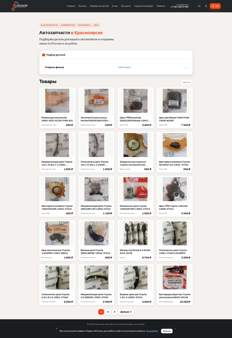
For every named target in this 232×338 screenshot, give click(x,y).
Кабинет (161, 6)
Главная (71, 6)
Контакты (126, 6)
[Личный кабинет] (206, 6)
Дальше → (126, 312)
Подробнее (152, 331)
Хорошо (167, 331)
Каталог (82, 6)
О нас (115, 6)
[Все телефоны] (193, 6)
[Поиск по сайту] (199, 6)
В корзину (67, 125)
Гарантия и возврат (143, 6)
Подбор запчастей (99, 6)
